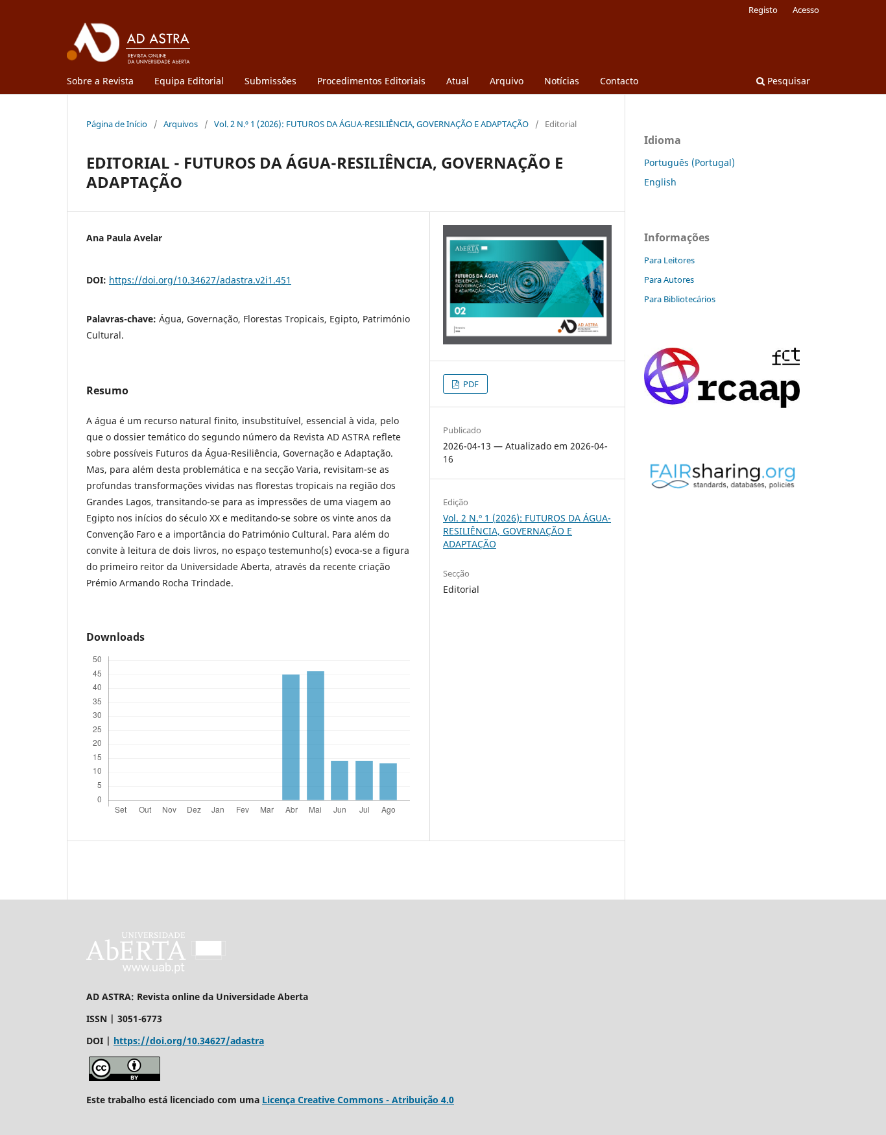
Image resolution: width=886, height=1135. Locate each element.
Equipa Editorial (189, 81)
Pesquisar (787, 81)
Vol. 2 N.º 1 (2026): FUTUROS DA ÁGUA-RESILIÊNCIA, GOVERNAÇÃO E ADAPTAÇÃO (371, 124)
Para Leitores (669, 260)
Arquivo (506, 81)
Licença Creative (299, 1099)
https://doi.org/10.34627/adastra (189, 1040)
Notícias (561, 81)
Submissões (270, 81)
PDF (470, 384)
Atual (457, 81)
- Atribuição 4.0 (418, 1099)
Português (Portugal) (689, 162)
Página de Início (116, 124)
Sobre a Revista (100, 81)
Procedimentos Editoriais (371, 81)
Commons (360, 1099)
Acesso (806, 10)
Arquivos (180, 124)
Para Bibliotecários (679, 299)
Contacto (619, 81)
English (660, 182)
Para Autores (669, 279)
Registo (763, 10)
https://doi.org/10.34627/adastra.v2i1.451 (200, 280)
